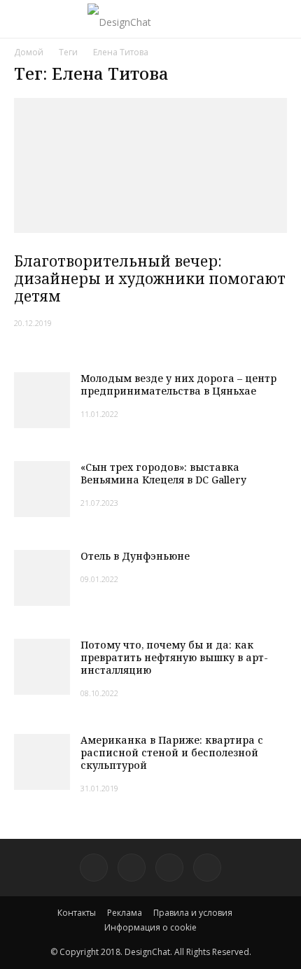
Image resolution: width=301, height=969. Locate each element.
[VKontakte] (169, 868)
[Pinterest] (94, 868)
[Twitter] (132, 868)
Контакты (76, 913)
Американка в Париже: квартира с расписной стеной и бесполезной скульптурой (171, 752)
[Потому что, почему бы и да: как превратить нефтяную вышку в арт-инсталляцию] (42, 667)
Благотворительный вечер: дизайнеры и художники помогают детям (150, 278)
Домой (28, 52)
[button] (281, 19)
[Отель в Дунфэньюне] (42, 578)
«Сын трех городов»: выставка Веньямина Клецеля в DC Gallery (163, 473)
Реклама (124, 913)
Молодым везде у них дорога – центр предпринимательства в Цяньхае (178, 384)
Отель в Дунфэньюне (135, 556)
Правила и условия (192, 913)
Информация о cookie (150, 927)
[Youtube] (207, 868)
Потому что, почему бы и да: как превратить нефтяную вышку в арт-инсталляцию (174, 657)
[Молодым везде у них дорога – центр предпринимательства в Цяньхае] (42, 400)
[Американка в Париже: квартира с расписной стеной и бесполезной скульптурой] (42, 762)
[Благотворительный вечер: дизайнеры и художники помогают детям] (150, 165)
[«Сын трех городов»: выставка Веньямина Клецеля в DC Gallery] (42, 489)
